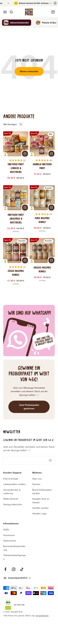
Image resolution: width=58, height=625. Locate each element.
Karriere (36, 484)
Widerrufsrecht (10, 498)
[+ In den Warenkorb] (25, 154)
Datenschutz (9, 540)
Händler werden (40, 508)
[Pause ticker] (55, 3)
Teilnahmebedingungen (14, 557)
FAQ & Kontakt (10, 478)
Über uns (37, 478)
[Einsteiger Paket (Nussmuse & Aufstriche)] (15, 211)
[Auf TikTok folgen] (22, 569)
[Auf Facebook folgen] (5, 569)
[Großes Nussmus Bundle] (42, 263)
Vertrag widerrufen (12, 504)
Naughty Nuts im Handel (40, 500)
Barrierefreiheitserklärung (14, 548)
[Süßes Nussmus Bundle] (15, 263)
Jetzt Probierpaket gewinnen (29, 407)
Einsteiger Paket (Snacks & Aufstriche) (16, 168)
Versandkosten (42, 616)
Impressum (9, 535)
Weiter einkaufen (29, 71)
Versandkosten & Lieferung (11, 492)
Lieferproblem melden (14, 484)
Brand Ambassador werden (42, 492)
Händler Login (39, 513)
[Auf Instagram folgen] (13, 569)
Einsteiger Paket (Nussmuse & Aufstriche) (16, 219)
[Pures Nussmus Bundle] (42, 211)
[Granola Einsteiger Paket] (42, 157)
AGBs (6, 529)
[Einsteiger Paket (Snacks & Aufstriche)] (15, 157)
